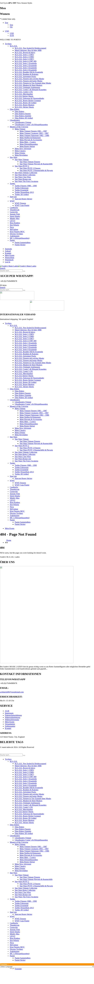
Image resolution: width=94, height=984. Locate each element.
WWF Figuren (20, 203)
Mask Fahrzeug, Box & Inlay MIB (28, 50)
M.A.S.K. (14, 46)
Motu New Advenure (23, 149)
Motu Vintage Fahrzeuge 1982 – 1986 (34, 135)
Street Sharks (15, 216)
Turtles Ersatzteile (21, 190)
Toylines (8, 44)
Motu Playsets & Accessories (31, 140)
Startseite (8, 249)
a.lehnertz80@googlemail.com (12, 692)
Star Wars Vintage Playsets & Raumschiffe (36, 164)
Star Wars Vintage (22, 159)
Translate (18, 969)
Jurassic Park (15, 214)
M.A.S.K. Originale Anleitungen (27, 87)
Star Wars (13, 157)
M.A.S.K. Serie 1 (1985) (24, 55)
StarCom (13, 197)
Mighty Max (14, 218)
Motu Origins (20, 153)
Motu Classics (20, 151)
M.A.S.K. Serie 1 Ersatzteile (26, 63)
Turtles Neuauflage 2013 (24, 192)
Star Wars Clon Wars (23, 177)
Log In (7, 262)
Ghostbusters (15, 120)
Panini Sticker (20, 245)
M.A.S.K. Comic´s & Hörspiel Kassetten (30, 90)
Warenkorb (9, 260)
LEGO (12, 221)
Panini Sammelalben (22, 242)
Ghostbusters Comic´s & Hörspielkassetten (31, 125)
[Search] (24, 271)
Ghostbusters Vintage (23, 122)
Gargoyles (14, 212)
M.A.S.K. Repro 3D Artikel (25, 103)
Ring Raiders (15, 223)
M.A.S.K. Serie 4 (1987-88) (25, 61)
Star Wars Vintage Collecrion (26, 173)
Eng (6, 23)
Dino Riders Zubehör (23, 116)
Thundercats (14, 210)
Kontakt (8, 253)
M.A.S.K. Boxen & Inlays (25, 52)
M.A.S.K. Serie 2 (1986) (24, 57)
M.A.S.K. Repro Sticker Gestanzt (28, 101)
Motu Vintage (20, 129)
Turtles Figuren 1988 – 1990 (26, 186)
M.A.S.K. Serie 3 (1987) (24, 59)
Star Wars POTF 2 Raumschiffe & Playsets (36, 170)
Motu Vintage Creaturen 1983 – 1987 (34, 133)
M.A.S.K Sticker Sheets (24, 96)
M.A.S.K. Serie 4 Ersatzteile (26, 70)
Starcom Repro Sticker (23, 199)
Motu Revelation (21, 155)
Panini (12, 240)
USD (7, 31)
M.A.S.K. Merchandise (24, 94)
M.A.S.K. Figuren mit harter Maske (28, 81)
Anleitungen (14, 236)
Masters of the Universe (19, 127)
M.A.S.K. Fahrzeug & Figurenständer (29, 98)
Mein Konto (9, 255)
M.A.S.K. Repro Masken (24, 105)
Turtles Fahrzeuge (22, 188)
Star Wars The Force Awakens (26, 181)
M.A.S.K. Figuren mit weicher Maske (29, 79)
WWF (12, 201)
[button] (2, 268)
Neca (12, 227)
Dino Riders (14, 109)
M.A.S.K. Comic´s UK (24, 92)
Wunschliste (9, 258)
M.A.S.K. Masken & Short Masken (28, 85)
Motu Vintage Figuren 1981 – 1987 (33, 131)
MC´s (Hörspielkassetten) (19, 238)
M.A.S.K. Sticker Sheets (24, 107)
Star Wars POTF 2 (22, 166)
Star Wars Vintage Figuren (30, 162)
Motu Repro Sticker (27, 146)
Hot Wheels (14, 225)
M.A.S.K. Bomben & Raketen (26, 74)
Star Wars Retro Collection (25, 175)
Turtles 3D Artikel (22, 194)
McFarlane (14, 229)
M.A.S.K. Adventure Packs (25, 76)
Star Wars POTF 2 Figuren (30, 168)
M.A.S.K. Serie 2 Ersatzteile (26, 66)
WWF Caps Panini (22, 205)
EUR (12, 35)
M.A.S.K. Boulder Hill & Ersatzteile (29, 72)
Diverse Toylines (16, 234)
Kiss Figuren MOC (17, 232)
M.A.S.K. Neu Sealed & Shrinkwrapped (30, 48)
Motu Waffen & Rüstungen (30, 138)
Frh (11, 27)
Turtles (12, 184)
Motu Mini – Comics (28, 142)
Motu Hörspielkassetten (29, 144)
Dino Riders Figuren (23, 114)
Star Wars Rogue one (23, 179)
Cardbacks (14, 208)
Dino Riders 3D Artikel (24, 118)
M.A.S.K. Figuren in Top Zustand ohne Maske (33, 83)
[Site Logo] (18, 266)
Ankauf (8, 251)
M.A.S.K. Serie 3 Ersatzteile (26, 68)
